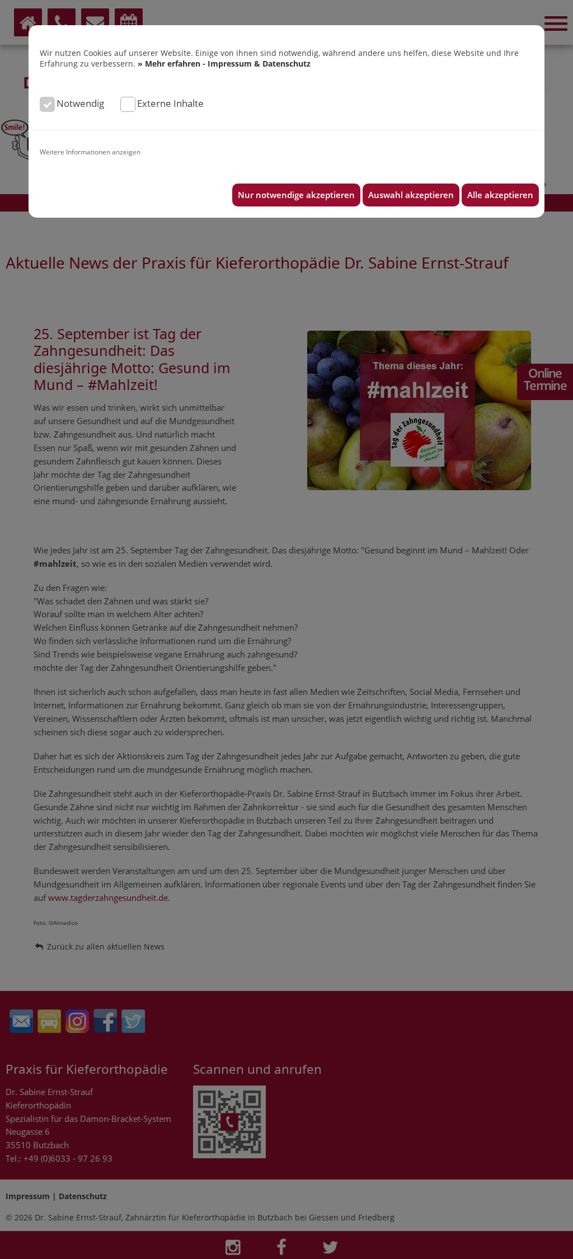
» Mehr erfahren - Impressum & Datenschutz (224, 63)
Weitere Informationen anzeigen (90, 151)
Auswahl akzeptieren (411, 195)
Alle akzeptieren (500, 195)
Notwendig (80, 103)
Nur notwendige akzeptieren (296, 195)
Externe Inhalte (170, 103)
